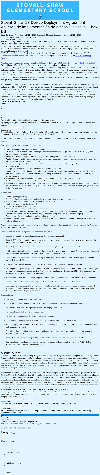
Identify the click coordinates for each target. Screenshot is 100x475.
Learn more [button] (36, 37)
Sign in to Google (8, 37)
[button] (50, 415)
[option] (50, 104)
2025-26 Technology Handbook (83, 63)
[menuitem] (52, 449)
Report (28, 428)
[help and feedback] (2, 437)
